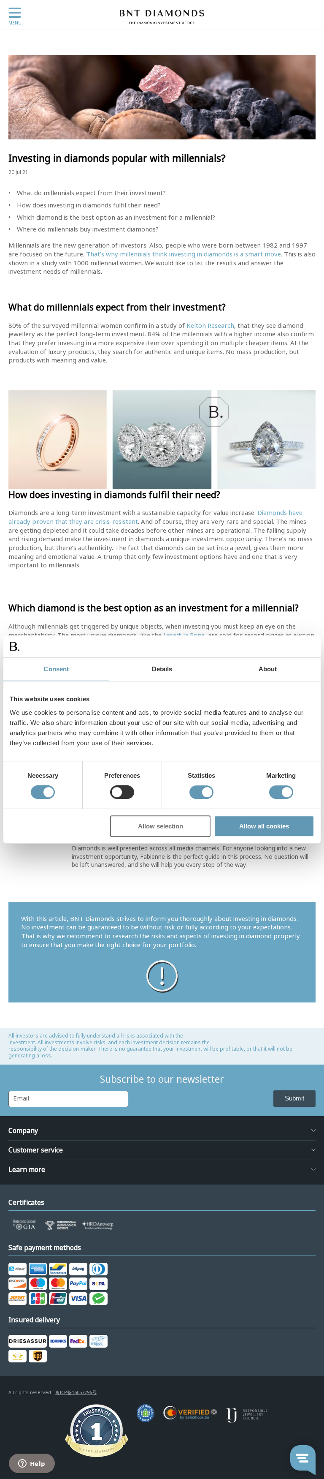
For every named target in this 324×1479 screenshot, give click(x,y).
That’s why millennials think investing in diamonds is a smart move (183, 254)
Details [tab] (162, 669)
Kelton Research (210, 325)
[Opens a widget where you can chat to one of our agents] (31, 1464)
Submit (294, 1098)
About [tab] (268, 669)
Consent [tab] (56, 669)
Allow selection (160, 826)
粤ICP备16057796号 (76, 1392)
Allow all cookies (264, 826)
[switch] (122, 792)
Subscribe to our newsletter (162, 1079)
